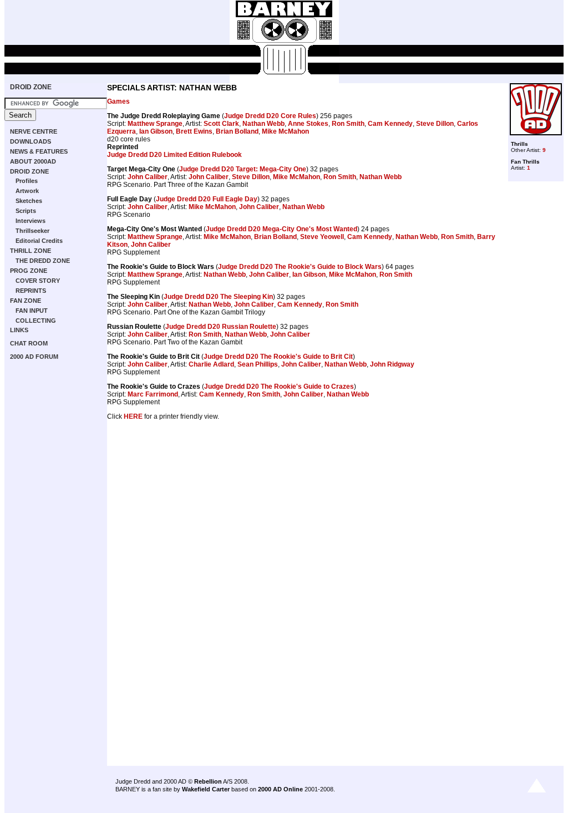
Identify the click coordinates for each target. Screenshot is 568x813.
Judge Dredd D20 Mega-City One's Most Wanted (281, 229)
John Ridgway (392, 364)
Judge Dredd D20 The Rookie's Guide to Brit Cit (278, 356)
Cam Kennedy (390, 124)
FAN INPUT (32, 310)
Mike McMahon (285, 131)
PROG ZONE (28, 270)
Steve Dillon (435, 124)
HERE (133, 416)
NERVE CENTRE (33, 131)
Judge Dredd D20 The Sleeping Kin (218, 297)
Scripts (26, 210)
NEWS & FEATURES (39, 151)
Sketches (29, 200)
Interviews (30, 220)
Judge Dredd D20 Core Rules (270, 116)
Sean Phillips (257, 364)
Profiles (27, 180)
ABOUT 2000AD (33, 161)
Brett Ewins (194, 131)
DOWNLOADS (30, 141)
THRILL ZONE (30, 250)
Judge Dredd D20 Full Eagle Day (206, 199)
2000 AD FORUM (34, 356)
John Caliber (148, 177)
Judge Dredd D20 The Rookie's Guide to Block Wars (300, 267)
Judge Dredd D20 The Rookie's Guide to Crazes (279, 386)
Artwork (27, 190)
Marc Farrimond (153, 394)
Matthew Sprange (155, 124)
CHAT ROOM (29, 343)
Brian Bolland (237, 131)
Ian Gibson (156, 131)
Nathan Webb (263, 124)
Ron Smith (348, 124)
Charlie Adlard (211, 364)
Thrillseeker (32, 230)
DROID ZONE (31, 87)
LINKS (19, 330)
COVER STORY (38, 280)
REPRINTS (31, 290)
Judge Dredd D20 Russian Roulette (220, 327)
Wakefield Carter (206, 789)
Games (118, 101)
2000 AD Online (280, 789)
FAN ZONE (25, 300)
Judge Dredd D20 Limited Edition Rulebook (174, 155)
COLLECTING (36, 320)
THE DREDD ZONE (43, 260)
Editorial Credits (39, 240)
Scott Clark (221, 124)
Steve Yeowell (322, 237)
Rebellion (208, 781)
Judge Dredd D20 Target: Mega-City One (242, 169)
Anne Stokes (308, 124)
